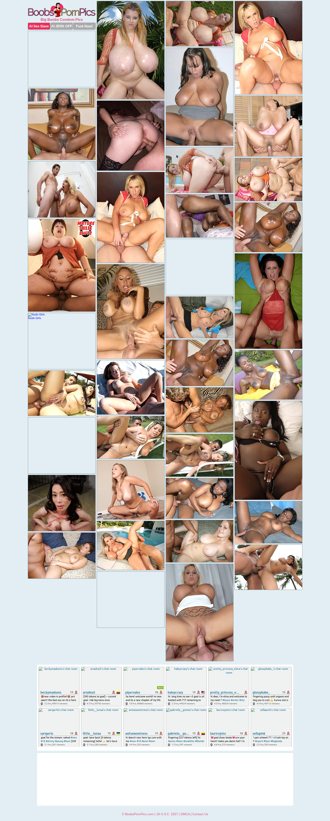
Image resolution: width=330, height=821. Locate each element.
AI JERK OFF (61, 26)
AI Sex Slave (39, 26)
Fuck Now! (84, 26)
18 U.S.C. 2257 (167, 814)
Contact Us (200, 814)
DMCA (185, 814)
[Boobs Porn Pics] (62, 10)
